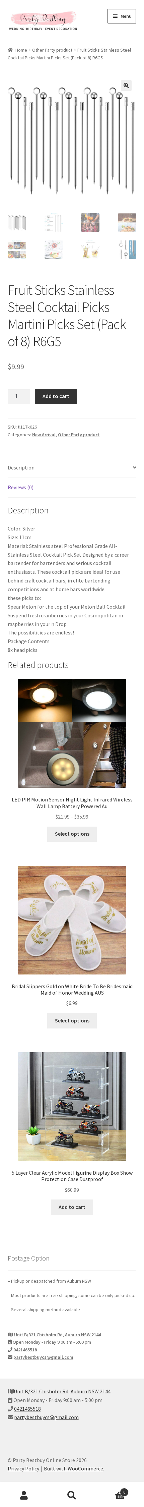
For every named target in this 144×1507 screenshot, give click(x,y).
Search (72, 1495)
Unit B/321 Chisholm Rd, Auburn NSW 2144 (57, 1335)
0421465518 (25, 1350)
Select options (72, 833)
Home (21, 50)
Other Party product (52, 50)
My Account (24, 1495)
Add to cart (56, 396)
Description (21, 467)
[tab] (72, 468)
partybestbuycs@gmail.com (43, 1357)
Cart (111, 1490)
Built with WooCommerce (73, 1468)
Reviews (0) (20, 487)
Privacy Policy (23, 1468)
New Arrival (44, 435)
